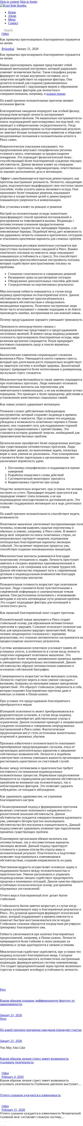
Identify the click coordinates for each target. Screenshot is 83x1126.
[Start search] (1, 31)
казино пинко (56, 93)
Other (5, 34)
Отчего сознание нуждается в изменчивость (30, 1095)
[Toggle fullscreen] (4, 1121)
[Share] (7, 1121)
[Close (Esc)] (11, 1121)
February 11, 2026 (13, 1109)
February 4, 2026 (13, 1076)
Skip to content (9, 1)
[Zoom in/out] (1, 1121)
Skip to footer (28, 1)
